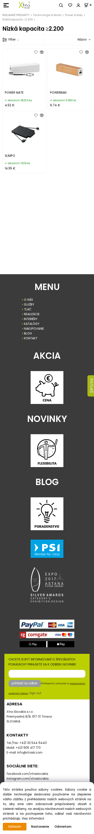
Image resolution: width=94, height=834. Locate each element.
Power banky (74, 15)
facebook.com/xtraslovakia (27, 774)
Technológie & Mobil (47, 15)
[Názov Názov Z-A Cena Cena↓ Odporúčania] (78, 39)
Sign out (35, 693)
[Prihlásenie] (78, 5)
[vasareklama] (24, 5)
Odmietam (62, 827)
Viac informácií (33, 818)
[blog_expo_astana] (47, 584)
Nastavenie (40, 827)
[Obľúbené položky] (70, 5)
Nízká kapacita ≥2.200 (17, 19)
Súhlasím (14, 827)
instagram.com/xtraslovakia (28, 779)
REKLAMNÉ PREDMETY (16, 15)
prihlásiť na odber (25, 683)
